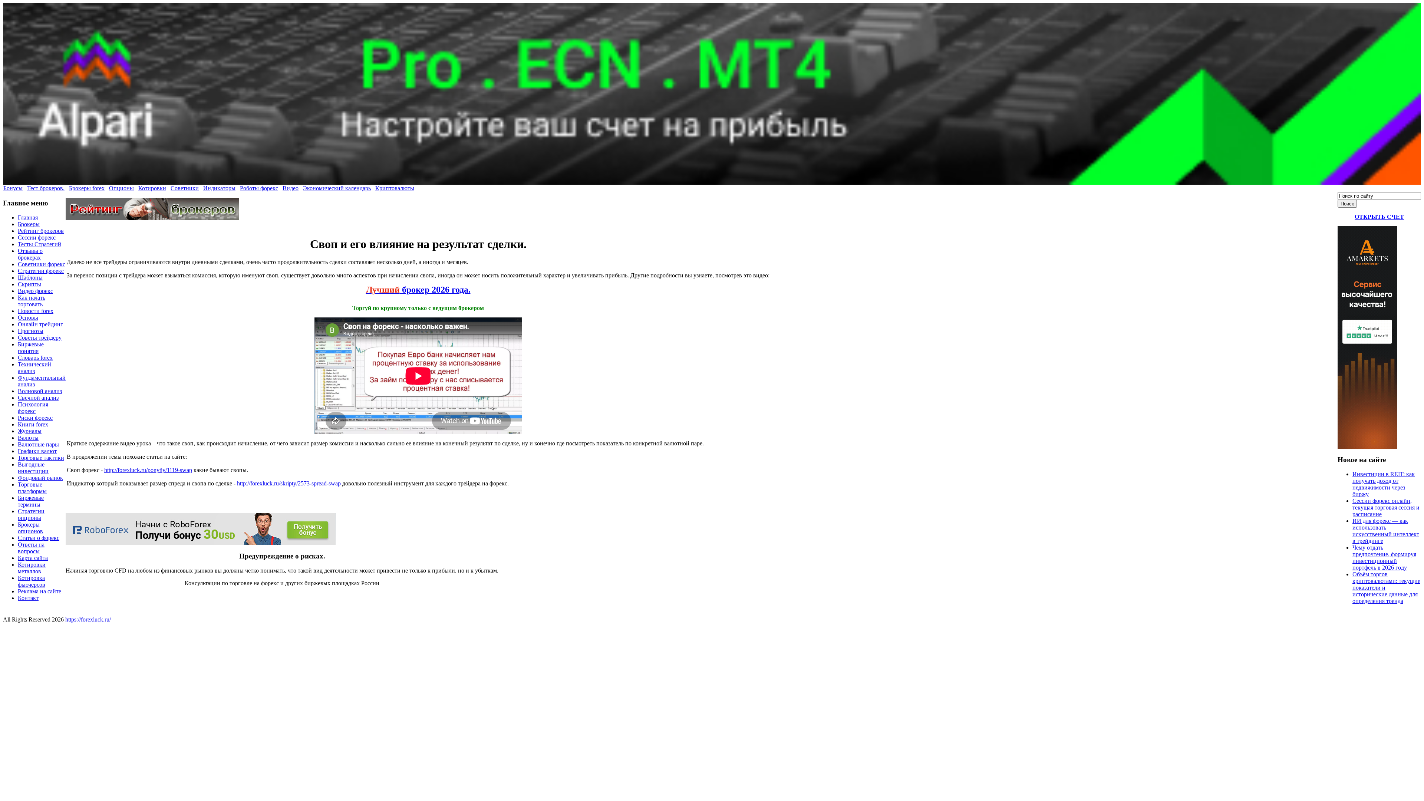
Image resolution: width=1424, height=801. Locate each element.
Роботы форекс (259, 188)
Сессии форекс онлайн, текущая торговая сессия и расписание (1386, 507)
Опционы (121, 188)
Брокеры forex (87, 188)
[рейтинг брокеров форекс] (152, 218)
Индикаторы (219, 188)
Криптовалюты (394, 188)
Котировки (152, 188)
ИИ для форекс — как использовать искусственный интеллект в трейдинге (1385, 531)
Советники (185, 188)
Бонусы (13, 188)
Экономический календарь (337, 188)
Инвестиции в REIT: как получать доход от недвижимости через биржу (1383, 484)
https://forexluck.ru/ (88, 619)
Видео (291, 188)
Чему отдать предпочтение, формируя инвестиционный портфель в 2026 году (1384, 557)
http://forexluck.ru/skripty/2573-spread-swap (289, 483)
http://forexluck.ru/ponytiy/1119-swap (148, 470)
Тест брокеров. (46, 188)
